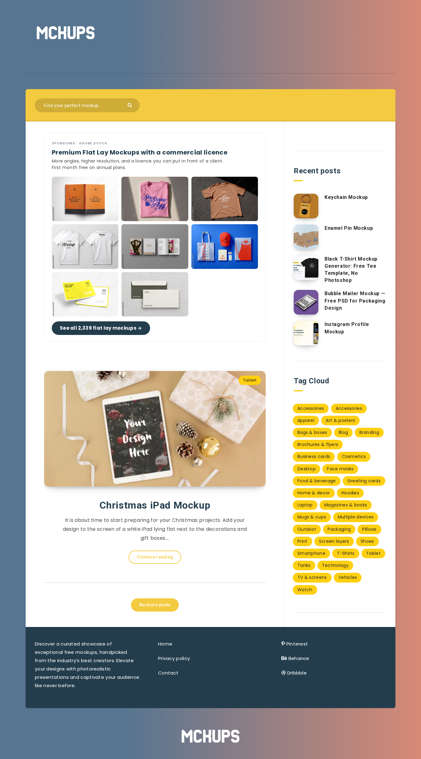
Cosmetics (354, 456)
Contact (168, 673)
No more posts (155, 604)
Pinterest (297, 644)
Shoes (367, 541)
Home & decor (313, 493)
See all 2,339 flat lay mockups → (101, 328)
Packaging (339, 529)
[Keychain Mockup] (306, 206)
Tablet (249, 380)
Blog (343, 432)
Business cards (313, 456)
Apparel (305, 420)
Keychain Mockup (346, 197)
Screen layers (334, 541)
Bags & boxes (312, 432)
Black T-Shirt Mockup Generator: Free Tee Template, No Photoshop (351, 269)
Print (302, 541)
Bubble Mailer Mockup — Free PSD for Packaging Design (355, 301)
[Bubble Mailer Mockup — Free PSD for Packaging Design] (306, 302)
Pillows (369, 529)
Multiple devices (356, 517)
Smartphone (311, 553)
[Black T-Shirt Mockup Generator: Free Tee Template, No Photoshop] (306, 267)
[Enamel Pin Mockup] (306, 237)
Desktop (306, 469)
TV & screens (312, 577)
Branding (369, 432)
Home (165, 644)
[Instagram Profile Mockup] (306, 333)
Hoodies (350, 493)
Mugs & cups (311, 517)
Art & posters (340, 420)
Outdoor (306, 529)
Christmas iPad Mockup (155, 505)
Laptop (305, 505)
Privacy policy (174, 658)
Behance (298, 658)
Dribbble (297, 673)
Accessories (310, 408)
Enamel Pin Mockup (349, 228)
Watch (305, 590)
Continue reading (155, 557)
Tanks (304, 565)
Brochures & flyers (317, 444)
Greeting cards (364, 481)
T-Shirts (345, 553)
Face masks (340, 469)
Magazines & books (345, 505)
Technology (335, 565)
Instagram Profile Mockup (347, 327)
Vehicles (347, 577)
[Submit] (130, 104)
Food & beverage (316, 481)
